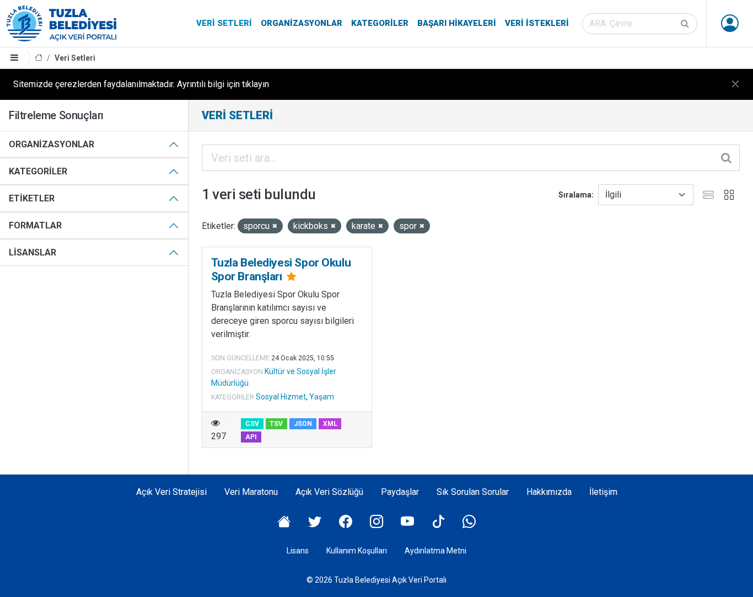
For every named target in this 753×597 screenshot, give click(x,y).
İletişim (603, 492)
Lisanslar (32, 252)
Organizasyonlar (301, 23)
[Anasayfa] (38, 58)
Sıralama (574, 194)
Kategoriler (379, 23)
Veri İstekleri (537, 23)
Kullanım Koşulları (356, 550)
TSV (276, 424)
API (251, 437)
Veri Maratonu (251, 492)
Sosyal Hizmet (281, 396)
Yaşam (321, 396)
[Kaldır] (274, 226)
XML (330, 424)
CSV (252, 424)
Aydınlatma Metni (435, 550)
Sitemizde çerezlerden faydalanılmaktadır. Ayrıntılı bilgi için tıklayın (141, 84)
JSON (303, 424)
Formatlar (35, 225)
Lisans (298, 550)
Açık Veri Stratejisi (171, 492)
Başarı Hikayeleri (456, 23)
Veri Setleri (224, 23)
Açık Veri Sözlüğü (329, 492)
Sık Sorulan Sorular (473, 492)
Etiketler (32, 198)
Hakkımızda (549, 492)
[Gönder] (685, 23)
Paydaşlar (400, 492)
